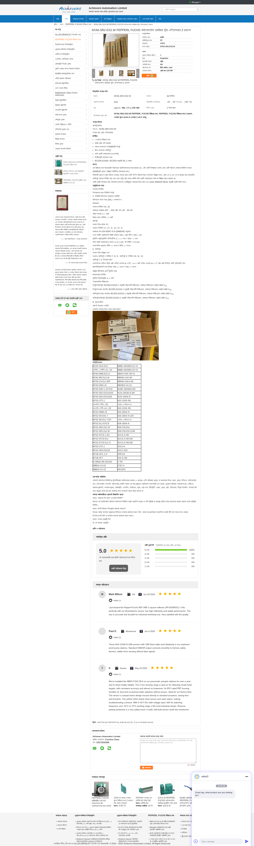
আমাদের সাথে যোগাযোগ (188, 821)
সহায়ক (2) (117, 637)
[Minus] (246, 776)
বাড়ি (57, 19)
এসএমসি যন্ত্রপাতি (61, 110)
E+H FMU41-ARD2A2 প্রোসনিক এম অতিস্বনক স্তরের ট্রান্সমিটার (130, 822)
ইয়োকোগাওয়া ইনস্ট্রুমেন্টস (64, 44)
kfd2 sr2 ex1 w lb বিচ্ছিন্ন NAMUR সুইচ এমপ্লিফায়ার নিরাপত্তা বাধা (162, 822)
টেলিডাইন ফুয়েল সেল (62, 129)
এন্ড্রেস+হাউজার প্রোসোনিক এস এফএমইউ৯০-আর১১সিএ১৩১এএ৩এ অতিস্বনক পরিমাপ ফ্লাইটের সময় (92, 834)
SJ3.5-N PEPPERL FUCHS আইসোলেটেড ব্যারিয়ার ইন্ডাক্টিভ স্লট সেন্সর (167, 800)
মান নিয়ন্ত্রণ (108, 19)
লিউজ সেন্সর (59, 144)
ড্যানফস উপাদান (60, 134)
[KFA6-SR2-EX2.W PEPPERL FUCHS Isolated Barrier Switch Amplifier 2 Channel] (116, 50)
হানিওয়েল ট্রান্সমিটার (62, 83)
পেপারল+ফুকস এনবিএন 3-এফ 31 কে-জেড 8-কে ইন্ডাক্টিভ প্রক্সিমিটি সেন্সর (162, 840)
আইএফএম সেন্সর (60, 114)
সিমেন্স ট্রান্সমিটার (60, 100)
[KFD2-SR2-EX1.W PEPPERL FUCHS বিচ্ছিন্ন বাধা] (58, 163)
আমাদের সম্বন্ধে (62, 821)
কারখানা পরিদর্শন (61, 825)
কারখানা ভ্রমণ (94, 19)
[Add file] (196, 841)
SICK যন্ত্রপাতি (60, 105)
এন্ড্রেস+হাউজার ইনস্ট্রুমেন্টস (65, 49)
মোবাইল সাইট (187, 836)
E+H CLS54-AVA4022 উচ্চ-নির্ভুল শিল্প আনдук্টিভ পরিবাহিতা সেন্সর (130, 828)
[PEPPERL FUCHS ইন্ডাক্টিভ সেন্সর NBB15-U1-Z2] (58, 181)
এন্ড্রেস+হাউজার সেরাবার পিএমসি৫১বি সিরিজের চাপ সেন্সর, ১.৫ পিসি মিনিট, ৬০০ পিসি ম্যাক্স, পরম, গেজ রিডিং (94, 822)
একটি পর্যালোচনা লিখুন (118, 568)
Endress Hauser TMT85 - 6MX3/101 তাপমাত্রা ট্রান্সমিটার (129, 840)
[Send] (246, 841)
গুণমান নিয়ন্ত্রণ (61, 829)
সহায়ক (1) (117, 600)
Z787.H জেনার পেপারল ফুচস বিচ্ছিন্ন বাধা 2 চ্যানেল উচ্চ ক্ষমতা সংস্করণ (123, 800)
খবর (159, 19)
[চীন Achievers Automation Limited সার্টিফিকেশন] (62, 202)
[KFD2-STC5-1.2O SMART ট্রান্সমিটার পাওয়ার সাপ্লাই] (58, 172)
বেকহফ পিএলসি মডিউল (63, 148)
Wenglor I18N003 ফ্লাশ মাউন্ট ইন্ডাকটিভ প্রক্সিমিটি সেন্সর (160, 828)
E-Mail (184, 829)
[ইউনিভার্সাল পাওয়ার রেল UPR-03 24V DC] (145, 789)
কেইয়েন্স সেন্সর (60, 119)
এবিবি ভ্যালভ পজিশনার (63, 78)
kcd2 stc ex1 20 (126, 722)
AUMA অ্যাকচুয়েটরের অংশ (64, 73)
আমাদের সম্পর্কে (78, 19)
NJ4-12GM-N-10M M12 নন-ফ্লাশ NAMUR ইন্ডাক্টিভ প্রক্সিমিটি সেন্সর (162, 834)
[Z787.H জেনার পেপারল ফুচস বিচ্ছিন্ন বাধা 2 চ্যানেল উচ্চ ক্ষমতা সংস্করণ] (123, 789)
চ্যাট (148, 75)
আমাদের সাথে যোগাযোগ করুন (127, 19)
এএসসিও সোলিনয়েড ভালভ (64, 59)
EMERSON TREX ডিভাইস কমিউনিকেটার (66, 94)
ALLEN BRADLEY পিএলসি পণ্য (68, 34)
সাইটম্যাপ (184, 832)
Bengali (195, 2)
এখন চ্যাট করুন (147, 19)
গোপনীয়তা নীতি (59, 843)
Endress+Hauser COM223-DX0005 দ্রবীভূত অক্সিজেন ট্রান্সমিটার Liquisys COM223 (93, 840)
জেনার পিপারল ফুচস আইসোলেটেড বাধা (108, 722)
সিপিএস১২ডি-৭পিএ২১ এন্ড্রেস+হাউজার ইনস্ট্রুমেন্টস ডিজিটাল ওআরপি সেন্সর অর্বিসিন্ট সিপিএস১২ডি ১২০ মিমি (94, 828)
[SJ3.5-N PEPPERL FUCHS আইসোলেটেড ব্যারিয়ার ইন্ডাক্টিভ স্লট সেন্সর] (167, 789)
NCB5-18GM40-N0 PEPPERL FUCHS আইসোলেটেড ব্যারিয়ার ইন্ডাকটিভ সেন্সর (188, 802)
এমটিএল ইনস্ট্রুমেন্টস (62, 54)
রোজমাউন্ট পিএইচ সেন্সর (63, 64)
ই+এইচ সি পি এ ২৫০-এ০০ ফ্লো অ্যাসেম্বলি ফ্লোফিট (128, 834)
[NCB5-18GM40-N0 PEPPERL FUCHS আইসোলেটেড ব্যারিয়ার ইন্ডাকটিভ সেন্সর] (189, 789)
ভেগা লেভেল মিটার (61, 88)
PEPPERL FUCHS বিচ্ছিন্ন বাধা (78, 24)
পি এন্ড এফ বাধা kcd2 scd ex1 (143, 722)
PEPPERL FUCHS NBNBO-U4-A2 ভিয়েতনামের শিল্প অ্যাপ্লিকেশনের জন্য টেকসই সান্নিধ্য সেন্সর (101, 803)
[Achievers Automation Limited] (70, 9)
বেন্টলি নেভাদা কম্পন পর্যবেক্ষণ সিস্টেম (67, 68)
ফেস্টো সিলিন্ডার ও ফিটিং (63, 124)
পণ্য (66, 19)
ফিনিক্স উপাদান (60, 139)
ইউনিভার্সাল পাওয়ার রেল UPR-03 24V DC (144, 799)
